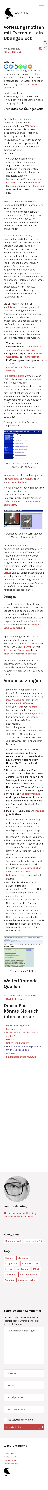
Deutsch (9, 1258)
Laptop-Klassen (30, 1263)
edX (22, 478)
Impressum (10, 1460)
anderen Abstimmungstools (20, 653)
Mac (8, 700)
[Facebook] (6, 66)
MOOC (31, 201)
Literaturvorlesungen (20, 307)
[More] (30, 66)
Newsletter (10, 1456)
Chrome (38, 713)
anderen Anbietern (18, 482)
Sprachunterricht (29, 1274)
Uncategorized (13, 1241)
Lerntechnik (22, 1269)
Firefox (29, 713)
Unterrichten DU (33, 1241)
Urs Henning (14, 51)
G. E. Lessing (32, 350)
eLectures (23, 1258)
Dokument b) (13, 875)
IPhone (26, 703)
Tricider (8, 650)
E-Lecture (11, 182)
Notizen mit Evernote (17, 1043)
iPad (21, 706)
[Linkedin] (16, 66)
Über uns (9, 1453)
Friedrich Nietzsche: (16, 501)
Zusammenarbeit (27, 1280)
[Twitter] (11, 66)
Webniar (9, 1280)
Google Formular (25, 646)
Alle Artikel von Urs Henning (20, 1213)
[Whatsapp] (20, 66)
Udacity (29, 478)
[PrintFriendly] (25, 66)
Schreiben (10, 1274)
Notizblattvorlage (30, 793)
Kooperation (11, 1263)
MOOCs (10, 1039)
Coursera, (14, 478)
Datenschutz (11, 1463)
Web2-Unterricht (25, 13)
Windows (16, 700)
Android (18, 703)
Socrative (23, 650)
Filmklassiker (32, 356)
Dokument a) (30, 868)
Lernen (9, 1269)
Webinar (29, 126)
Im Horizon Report (14, 376)
